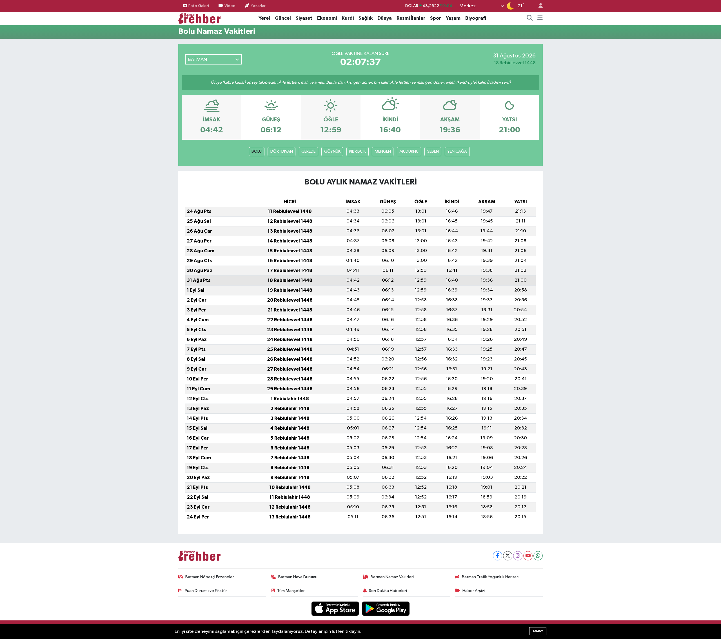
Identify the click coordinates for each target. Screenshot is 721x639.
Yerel (264, 18)
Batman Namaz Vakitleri (392, 577)
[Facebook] (497, 555)
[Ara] (529, 18)
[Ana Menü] (540, 18)
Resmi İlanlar (411, 18)
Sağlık (366, 18)
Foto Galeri (198, 6)
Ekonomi (327, 18)
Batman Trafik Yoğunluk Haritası (490, 577)
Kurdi (348, 18)
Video (229, 6)
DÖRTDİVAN (281, 151)
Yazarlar (258, 6)
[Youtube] (528, 555)
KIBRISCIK (357, 151)
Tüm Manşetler (291, 591)
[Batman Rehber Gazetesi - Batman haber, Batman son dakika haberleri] (199, 18)
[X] (507, 555)
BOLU (257, 151)
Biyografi (475, 18)
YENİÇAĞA (457, 151)
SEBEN (433, 151)
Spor (435, 18)
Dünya (384, 18)
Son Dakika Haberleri (388, 591)
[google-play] (386, 608)
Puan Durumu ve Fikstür (206, 591)
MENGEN (383, 151)
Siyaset (304, 18)
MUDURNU (409, 151)
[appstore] (335, 608)
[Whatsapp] (538, 555)
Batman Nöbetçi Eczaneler (209, 577)
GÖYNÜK (332, 151)
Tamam (537, 631)
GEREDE (308, 151)
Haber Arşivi (473, 591)
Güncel (283, 18)
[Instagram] (517, 555)
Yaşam (453, 18)
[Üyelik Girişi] (538, 6)
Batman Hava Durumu (297, 577)
